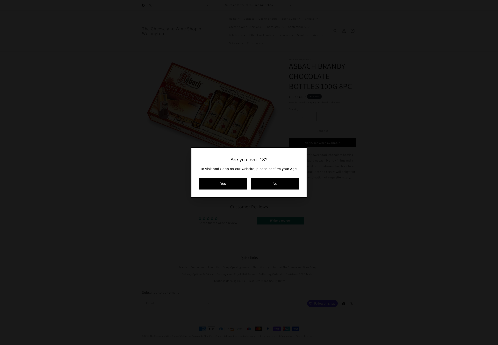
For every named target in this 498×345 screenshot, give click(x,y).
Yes (223, 184)
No (275, 184)
